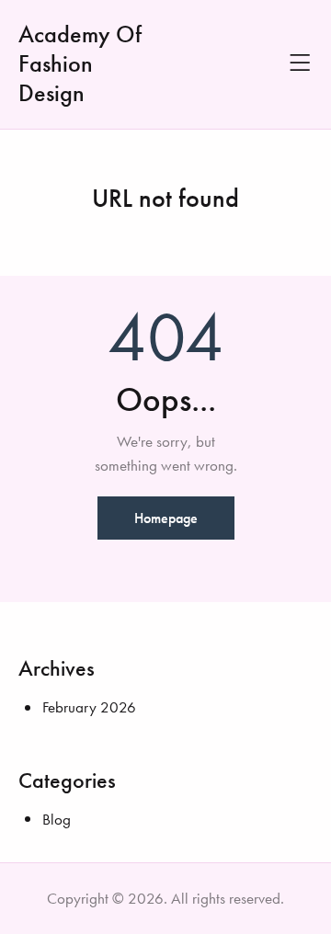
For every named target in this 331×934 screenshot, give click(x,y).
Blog (56, 819)
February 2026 (89, 707)
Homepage (166, 518)
